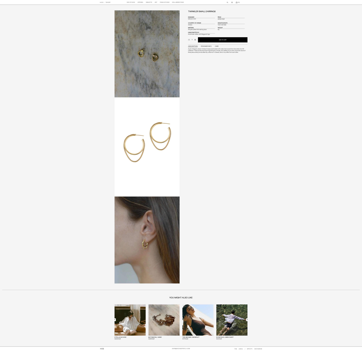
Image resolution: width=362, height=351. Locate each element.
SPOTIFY (250, 348)
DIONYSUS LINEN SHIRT (225, 337)
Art (156, 2)
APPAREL (140, 2)
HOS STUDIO (131, 2)
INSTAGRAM (258, 348)
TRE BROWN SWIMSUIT (191, 337)
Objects (149, 2)
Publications (164, 2)
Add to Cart (223, 40)
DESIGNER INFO (206, 46)
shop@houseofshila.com (181, 348)
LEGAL (241, 348)
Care (217, 46)
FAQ (236, 348)
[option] (130, 323)
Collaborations (178, 2)
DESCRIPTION (193, 46)
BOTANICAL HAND (155, 337)
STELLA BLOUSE (120, 337)
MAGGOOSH (192, 19)
